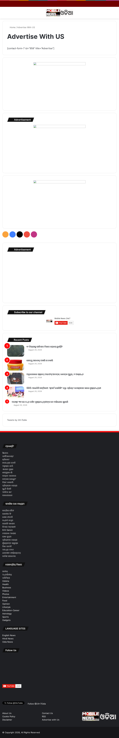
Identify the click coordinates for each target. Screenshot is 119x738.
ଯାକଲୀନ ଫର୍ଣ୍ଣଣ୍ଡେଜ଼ (11, 553)
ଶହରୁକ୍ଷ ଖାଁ (7, 472)
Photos (5, 594)
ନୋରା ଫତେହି (7, 517)
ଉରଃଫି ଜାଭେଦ (8, 523)
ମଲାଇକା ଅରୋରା (9, 533)
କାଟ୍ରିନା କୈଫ (8, 510)
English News (8, 635)
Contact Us (47, 713)
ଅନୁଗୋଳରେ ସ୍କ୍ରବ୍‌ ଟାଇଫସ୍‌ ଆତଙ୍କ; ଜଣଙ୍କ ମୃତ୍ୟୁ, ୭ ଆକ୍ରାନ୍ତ (55, 374)
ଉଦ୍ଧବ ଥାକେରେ (9, 475)
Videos (5, 591)
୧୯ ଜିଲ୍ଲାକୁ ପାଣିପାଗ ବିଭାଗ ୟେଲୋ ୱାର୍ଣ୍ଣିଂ (44, 346)
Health (5, 584)
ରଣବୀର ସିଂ (6, 513)
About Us (6, 713)
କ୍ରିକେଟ (5, 459)
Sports (5, 617)
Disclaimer (7, 719)
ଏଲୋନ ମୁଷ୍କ (7, 469)
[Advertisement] (59, 276)
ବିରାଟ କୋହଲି (7, 482)
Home (12, 27)
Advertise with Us (50, 719)
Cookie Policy (8, 716)
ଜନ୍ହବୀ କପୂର (7, 520)
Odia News (7, 642)
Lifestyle (6, 607)
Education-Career (10, 610)
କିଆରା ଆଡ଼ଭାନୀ (8, 526)
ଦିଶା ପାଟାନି (7, 546)
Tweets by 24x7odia (17, 420)
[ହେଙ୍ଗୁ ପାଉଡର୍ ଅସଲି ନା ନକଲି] (15, 364)
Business (6, 587)
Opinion (6, 604)
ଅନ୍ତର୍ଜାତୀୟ (7, 574)
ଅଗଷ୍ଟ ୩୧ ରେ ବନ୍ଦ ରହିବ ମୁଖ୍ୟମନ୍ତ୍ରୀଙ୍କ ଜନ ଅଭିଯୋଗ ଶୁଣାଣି (40, 401)
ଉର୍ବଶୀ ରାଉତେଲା (9, 556)
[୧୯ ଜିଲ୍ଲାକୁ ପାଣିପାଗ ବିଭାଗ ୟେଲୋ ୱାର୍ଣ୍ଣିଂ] (15, 351)
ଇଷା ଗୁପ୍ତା (6, 536)
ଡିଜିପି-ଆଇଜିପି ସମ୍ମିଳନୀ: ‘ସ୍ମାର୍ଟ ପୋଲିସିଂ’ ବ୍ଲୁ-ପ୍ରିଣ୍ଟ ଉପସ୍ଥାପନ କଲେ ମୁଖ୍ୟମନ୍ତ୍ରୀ (63, 388)
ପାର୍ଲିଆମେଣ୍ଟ (8, 456)
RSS (44, 716)
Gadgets (6, 620)
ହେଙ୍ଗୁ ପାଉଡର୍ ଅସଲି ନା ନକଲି (39, 360)
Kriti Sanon (7, 530)
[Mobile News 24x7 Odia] (59, 12)
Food (4, 600)
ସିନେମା (5, 453)
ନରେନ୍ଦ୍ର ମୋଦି (8, 462)
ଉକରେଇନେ (7, 495)
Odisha (5, 581)
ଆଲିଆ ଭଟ (7, 492)
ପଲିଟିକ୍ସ (6, 577)
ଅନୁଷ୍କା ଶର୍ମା (7, 466)
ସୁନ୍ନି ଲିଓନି (6, 488)
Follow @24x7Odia (36, 703)
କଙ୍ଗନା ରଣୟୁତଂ (9, 479)
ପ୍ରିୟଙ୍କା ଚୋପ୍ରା (9, 485)
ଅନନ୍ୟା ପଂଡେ (8, 549)
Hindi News (7, 638)
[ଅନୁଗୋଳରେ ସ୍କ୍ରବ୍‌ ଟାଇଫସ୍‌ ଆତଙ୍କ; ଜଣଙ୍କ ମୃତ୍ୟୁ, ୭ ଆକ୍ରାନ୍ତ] (15, 378)
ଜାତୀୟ (5, 571)
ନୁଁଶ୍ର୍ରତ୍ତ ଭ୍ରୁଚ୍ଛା (10, 543)
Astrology (7, 613)
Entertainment (9, 597)
